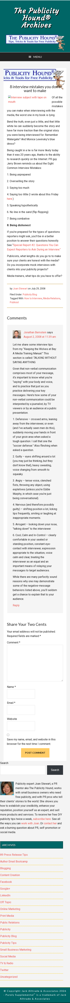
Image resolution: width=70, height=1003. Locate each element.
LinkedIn (5, 895)
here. (10, 198)
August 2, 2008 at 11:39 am (40, 336)
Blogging (5, 868)
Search (4, 763)
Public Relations (10, 922)
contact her (50, 823)
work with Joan (30, 823)
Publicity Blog (30, 294)
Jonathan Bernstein (35, 332)
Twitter (4, 970)
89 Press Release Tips (14, 854)
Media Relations (51, 298)
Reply (16, 605)
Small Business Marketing (15, 949)
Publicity (5, 929)
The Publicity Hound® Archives (36, 17)
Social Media (8, 956)
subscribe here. (42, 819)
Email (11, 702)
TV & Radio (6, 963)
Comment (13, 642)
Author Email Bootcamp (14, 861)
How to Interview (33, 298)
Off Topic (5, 902)
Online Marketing (10, 909)
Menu (37, 56)
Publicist (14, 302)
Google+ (5, 888)
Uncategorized (9, 976)
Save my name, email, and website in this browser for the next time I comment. (31, 741)
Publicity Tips (8, 943)
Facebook (6, 881)
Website (12, 719)
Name (11, 687)
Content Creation (10, 875)
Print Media (7, 915)
